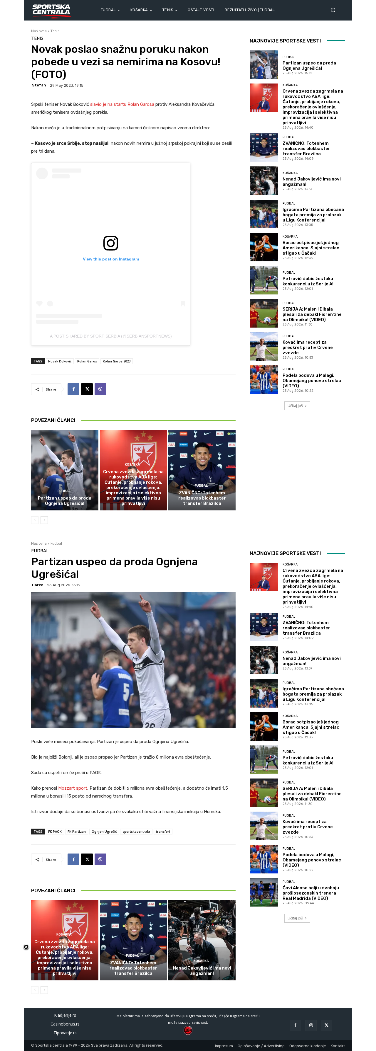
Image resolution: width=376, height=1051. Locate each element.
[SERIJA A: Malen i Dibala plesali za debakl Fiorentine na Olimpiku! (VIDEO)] (264, 313)
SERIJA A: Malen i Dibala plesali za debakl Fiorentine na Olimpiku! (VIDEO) (312, 314)
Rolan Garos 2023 (116, 361)
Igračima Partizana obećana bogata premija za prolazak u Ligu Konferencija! (313, 215)
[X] (87, 389)
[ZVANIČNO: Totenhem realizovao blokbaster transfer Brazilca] (202, 470)
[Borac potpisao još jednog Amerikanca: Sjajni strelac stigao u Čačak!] (264, 247)
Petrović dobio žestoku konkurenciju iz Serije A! (308, 281)
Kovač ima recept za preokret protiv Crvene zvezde (308, 347)
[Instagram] (311, 1025)
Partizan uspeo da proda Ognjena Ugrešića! (64, 500)
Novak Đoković (59, 361)
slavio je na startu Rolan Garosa (122, 104)
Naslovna (39, 30)
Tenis (55, 30)
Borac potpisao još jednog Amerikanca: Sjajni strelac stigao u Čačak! (311, 248)
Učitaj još (295, 405)
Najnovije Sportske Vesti (285, 41)
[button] (335, 10)
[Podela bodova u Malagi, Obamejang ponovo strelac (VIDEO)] (264, 379)
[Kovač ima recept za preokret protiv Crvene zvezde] (264, 346)
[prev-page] (34, 520)
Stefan (39, 85)
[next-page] (44, 520)
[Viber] (100, 389)
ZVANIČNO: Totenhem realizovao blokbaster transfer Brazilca (202, 498)
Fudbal (64, 491)
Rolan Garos (87, 361)
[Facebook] (73, 389)
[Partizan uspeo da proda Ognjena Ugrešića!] (64, 470)
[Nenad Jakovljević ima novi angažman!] (264, 180)
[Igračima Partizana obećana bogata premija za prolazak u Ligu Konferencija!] (264, 214)
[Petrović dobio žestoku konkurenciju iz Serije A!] (264, 280)
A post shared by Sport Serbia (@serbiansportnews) (111, 336)
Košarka (132, 464)
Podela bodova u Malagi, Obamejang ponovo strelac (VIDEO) (312, 381)
